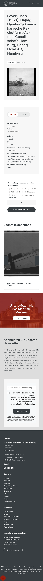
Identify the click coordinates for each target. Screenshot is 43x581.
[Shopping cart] (32, 3)
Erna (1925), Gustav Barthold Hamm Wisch (19, 284)
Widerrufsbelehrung (26, 569)
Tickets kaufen (9, 527)
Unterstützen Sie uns (11, 486)
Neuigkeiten (8, 488)
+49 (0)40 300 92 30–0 (15, 455)
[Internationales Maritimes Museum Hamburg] (13, 3)
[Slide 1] (21, 94)
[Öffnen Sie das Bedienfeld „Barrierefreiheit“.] (3, 578)
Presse (6, 499)
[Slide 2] (23, 94)
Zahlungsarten (23, 571)
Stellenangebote (9, 501)
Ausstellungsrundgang (12, 537)
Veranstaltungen (9, 542)
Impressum (15, 569)
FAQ (5, 494)
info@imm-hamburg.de (17, 460)
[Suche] (28, 3)
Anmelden (21, 411)
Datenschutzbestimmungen (25, 420)
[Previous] (6, 264)
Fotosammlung (13, 131)
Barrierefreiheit (13, 571)
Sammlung (7, 483)
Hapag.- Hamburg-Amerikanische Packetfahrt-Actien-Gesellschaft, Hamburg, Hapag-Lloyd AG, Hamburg (21, 159)
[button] (38, 3)
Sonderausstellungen (11, 540)
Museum (7, 481)
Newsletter (7, 491)
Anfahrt (6, 514)
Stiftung (6, 478)
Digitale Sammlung (10, 545)
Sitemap (31, 571)
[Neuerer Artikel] (37, 264)
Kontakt (6, 496)
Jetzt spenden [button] (21, 318)
